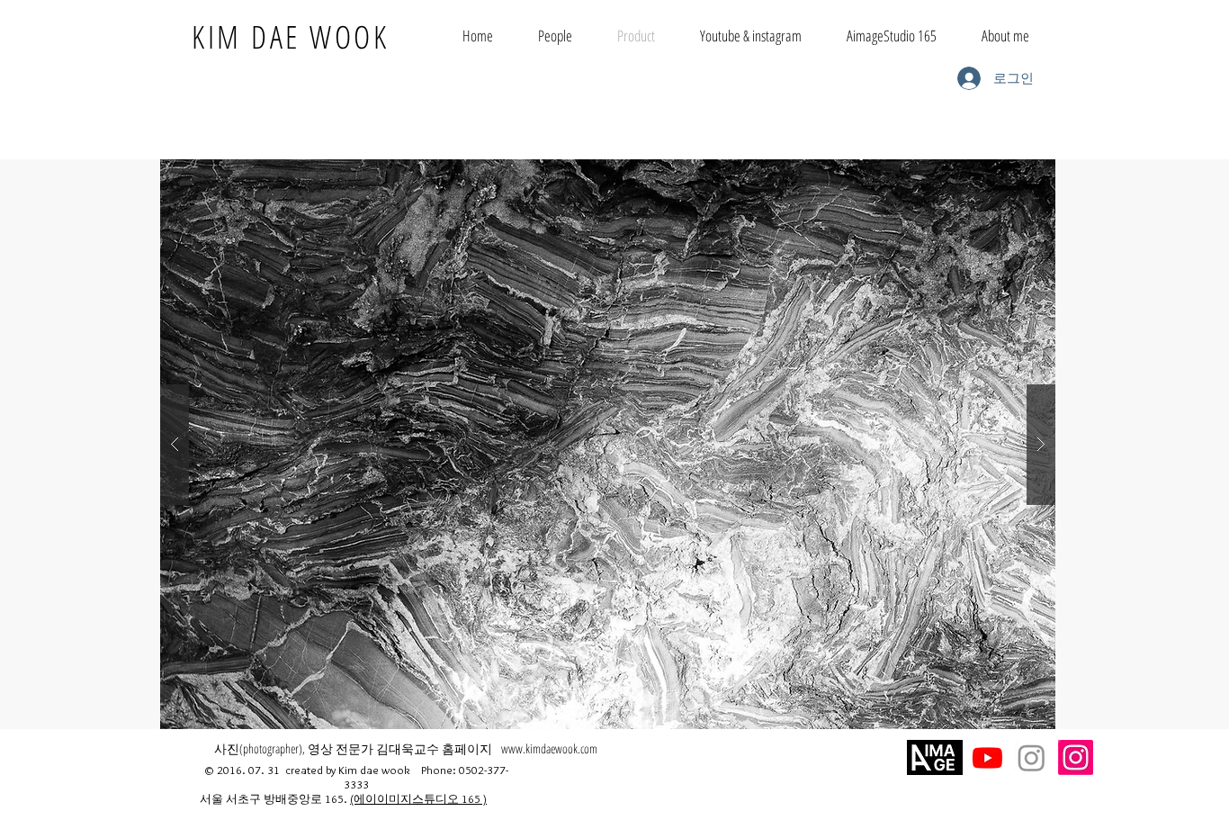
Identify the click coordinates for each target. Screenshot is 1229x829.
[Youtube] (987, 757)
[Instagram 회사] (1031, 757)
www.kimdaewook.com (549, 748)
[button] (607, 444)
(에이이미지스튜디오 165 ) (418, 798)
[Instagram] (1075, 757)
